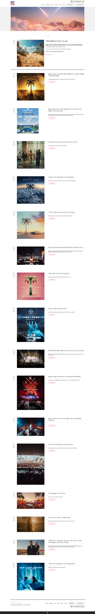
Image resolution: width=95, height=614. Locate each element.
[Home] (13, 3)
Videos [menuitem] (56, 4)
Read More (51, 118)
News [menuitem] (60, 4)
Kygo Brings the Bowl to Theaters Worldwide (64, 376)
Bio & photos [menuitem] (70, 4)
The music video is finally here (59, 517)
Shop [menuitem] (52, 4)
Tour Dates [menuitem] (47, 4)
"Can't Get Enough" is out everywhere (61, 564)
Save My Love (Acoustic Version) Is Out (62, 142)
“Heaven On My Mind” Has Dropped (61, 177)
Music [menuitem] (43, 4)
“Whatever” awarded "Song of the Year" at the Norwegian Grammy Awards (65, 541)
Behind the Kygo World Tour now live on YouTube (66, 350)
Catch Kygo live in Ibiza (56, 493)
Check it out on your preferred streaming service (54, 51)
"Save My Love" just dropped (58, 273)
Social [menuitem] (63, 4)
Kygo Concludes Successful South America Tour (65, 247)
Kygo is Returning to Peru (57, 308)
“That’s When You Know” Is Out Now (61, 212)
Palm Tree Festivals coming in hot (60, 444)
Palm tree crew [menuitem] (79, 4)
